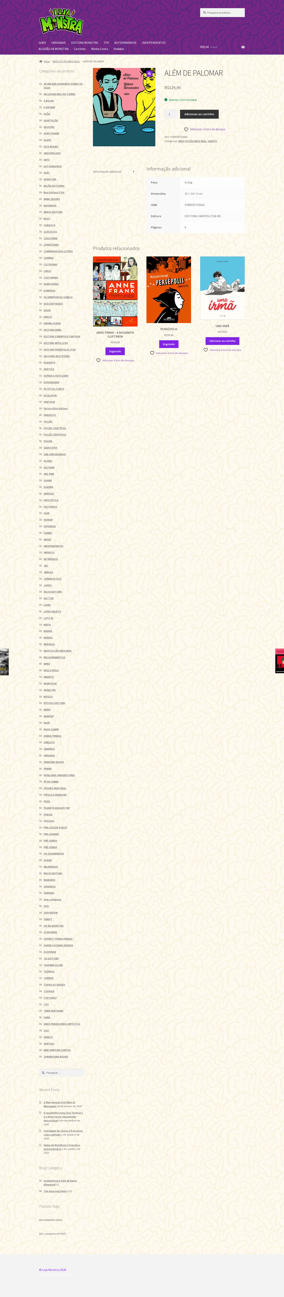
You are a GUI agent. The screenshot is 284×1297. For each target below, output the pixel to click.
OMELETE (49, 742)
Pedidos (119, 49)
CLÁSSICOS (50, 231)
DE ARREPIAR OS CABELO (58, 297)
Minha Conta (99, 49)
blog (41, 1219)
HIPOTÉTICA (51, 500)
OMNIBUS (49, 749)
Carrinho (80, 49)
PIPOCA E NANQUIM (55, 794)
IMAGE (47, 539)
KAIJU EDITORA (53, 591)
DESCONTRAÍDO (53, 303)
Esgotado (115, 351)
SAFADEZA (50, 886)
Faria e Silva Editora (56, 408)
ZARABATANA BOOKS (56, 1056)
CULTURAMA (51, 277)
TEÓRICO (49, 971)
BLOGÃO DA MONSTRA (54, 49)
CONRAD (49, 258)
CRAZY (47, 271)
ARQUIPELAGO (52, 153)
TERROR (48, 978)
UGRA (47, 1017)
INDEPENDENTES (154, 43)
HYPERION (50, 526)
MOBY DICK (50, 683)
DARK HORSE (51, 284)
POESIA (48, 814)
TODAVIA (49, 991)
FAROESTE (50, 415)
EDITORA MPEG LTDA (56, 343)
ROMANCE (49, 880)
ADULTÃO (49, 127)
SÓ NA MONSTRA (54, 926)
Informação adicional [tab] (107, 171)
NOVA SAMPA (51, 729)
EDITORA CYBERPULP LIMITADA (62, 336)
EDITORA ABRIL (53, 330)
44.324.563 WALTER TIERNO (60, 94)
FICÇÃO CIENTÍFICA (55, 428)
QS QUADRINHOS (54, 853)
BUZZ (47, 218)
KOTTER (49, 598)
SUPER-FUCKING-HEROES (58, 945)
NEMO (47, 709)
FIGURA (48, 441)
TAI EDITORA (51, 958)
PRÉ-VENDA (50, 840)
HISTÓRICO (50, 506)
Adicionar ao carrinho (199, 114)
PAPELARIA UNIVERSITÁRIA (59, 775)
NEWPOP (49, 716)
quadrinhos (49, 1219)
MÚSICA (48, 696)
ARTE (47, 159)
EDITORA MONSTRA (84, 43)
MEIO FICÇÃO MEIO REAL (66, 61)
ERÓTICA (49, 369)
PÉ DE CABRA (51, 781)
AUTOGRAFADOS (125, 43)
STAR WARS (50, 932)
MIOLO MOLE (51, 670)
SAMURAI (49, 893)
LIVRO (47, 605)
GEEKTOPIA (50, 447)
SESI (46, 906)
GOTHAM (49, 467)
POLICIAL (49, 821)
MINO (47, 663)
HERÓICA (49, 493)
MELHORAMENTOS (54, 657)
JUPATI (48, 585)
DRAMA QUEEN (52, 323)
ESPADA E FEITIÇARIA (56, 375)
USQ (46, 1030)
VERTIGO (49, 1043)
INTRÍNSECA (51, 559)
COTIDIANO (50, 264)
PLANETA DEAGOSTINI (57, 808)
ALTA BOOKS (51, 146)
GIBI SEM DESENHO (55, 454)
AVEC (47, 172)
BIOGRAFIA (50, 205)
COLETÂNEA (51, 238)
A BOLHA (49, 100)
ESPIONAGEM (51, 382)
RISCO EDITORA (53, 873)
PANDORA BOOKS (54, 762)
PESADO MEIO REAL (55, 788)
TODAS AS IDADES (54, 984)
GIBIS (42, 43)
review (59, 1219)
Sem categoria (52, 899)
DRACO (48, 317)
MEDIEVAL (49, 644)
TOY (106, 43)
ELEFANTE (49, 362)
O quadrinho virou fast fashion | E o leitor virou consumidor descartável (63, 1116)
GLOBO (48, 461)
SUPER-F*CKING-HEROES (58, 938)
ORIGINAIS (58, 43)
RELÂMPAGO (51, 866)
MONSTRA (50, 690)
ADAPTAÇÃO (51, 120)
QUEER (48, 860)
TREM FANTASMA (53, 1010)
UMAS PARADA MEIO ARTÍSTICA (62, 1024)
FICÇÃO (48, 421)
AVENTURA (50, 179)
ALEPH (47, 140)
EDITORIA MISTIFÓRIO (57, 356)
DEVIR (47, 310)
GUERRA (48, 487)
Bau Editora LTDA (54, 192)
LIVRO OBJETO (52, 611)
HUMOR (48, 519)
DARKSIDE (49, 290)
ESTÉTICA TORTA (54, 389)
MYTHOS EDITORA (54, 703)
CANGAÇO (49, 225)
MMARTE (49, 677)
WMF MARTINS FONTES (57, 1050)
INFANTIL (49, 552)
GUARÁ (48, 480)
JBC (46, 565)
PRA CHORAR (51, 834)
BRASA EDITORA (53, 212)
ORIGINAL (49, 755)
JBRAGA (48, 572)
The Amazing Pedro (55, 1191)
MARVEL (48, 637)
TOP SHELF (50, 998)
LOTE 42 (48, 618)
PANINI (48, 768)
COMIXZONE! (51, 244)
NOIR (47, 722)
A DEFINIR (49, 107)
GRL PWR (49, 474)
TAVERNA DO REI (53, 965)
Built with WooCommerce (56, 1274)
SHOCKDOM (51, 912)
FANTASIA (49, 402)
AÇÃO (47, 114)
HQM (46, 513)
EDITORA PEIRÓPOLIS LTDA (60, 349)
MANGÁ (48, 631)
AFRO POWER (51, 133)
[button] (149, 74)
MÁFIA (47, 624)
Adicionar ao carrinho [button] (222, 341)
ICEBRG (48, 533)
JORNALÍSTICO (52, 578)
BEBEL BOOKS (52, 199)
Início (47, 61)
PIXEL (47, 801)
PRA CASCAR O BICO (55, 827)
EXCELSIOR (50, 395)
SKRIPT (48, 919)
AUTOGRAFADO (53, 166)
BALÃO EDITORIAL (54, 186)
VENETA (212, 141)
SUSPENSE (50, 952)
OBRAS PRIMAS (52, 736)
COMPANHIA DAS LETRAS (58, 251)
